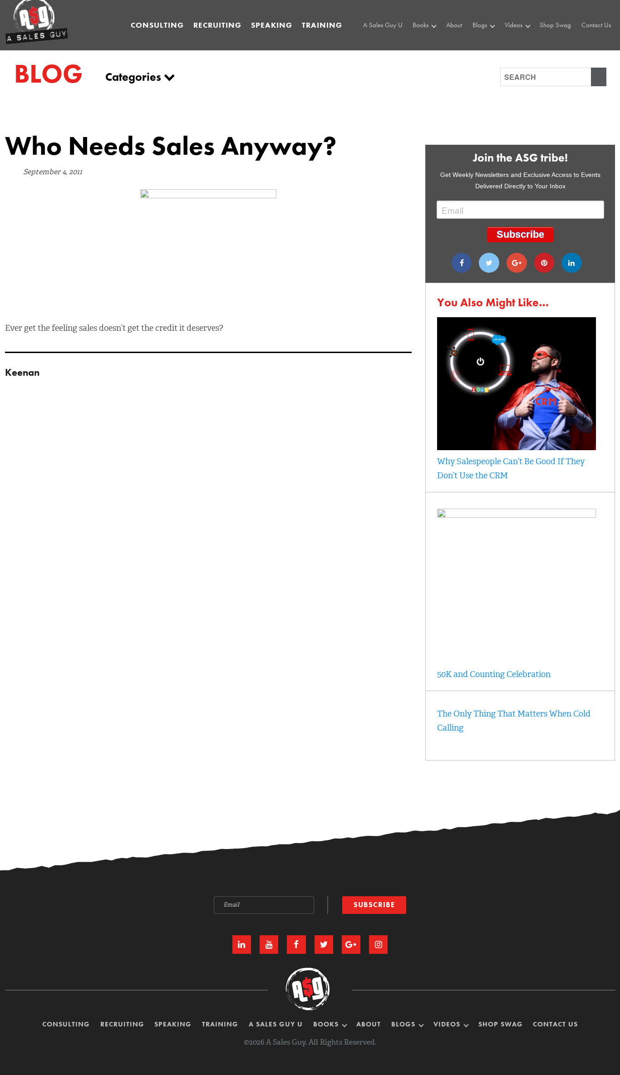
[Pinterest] (544, 263)
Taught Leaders (526, 63)
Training (322, 25)
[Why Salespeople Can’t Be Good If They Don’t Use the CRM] (516, 447)
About (454, 24)
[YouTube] (269, 944)
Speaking (271, 25)
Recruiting (217, 25)
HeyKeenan (522, 43)
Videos (514, 24)
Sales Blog (489, 43)
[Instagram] (378, 944)
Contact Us (596, 24)
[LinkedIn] (241, 944)
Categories (134, 77)
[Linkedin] (571, 263)
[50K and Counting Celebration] (516, 515)
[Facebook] (462, 263)
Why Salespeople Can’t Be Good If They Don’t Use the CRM (511, 468)
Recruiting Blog (495, 53)
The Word (519, 53)
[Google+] (517, 263)
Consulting (157, 25)
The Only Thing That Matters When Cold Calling (513, 720)
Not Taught (429, 53)
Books (421, 24)
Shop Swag (555, 24)
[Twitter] (489, 263)
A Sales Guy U (383, 24)
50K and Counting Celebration (494, 674)
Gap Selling (431, 43)
